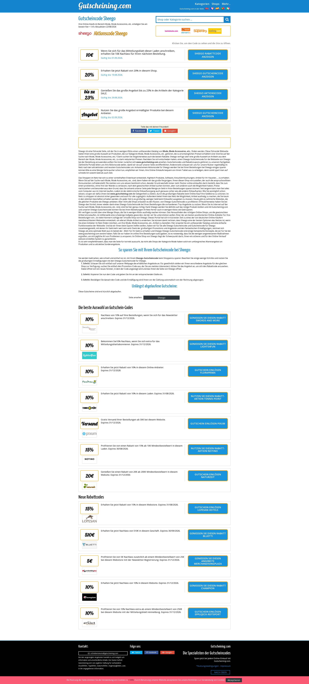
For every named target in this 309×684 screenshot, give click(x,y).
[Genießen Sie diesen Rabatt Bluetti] (89, 545)
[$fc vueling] (214, 31)
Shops (215, 4)
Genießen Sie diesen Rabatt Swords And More (208, 319)
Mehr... (226, 4)
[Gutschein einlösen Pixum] (89, 433)
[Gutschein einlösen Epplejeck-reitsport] (89, 623)
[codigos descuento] (217, 8)
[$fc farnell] (186, 31)
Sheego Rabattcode (208, 53)
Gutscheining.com (104, 5)
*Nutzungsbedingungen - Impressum (213, 666)
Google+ (171, 130)
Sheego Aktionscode (207, 93)
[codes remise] (212, 8)
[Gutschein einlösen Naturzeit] (89, 486)
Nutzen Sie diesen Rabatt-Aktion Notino (208, 450)
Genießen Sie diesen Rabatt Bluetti (208, 535)
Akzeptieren (234, 680)
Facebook (139, 130)
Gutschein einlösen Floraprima (208, 371)
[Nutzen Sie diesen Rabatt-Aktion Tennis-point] (89, 407)
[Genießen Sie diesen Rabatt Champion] (89, 597)
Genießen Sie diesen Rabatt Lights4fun (208, 345)
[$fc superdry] (200, 31)
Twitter (137, 652)
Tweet (156, 130)
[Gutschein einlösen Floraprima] (89, 381)
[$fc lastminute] (171, 31)
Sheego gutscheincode (208, 73)
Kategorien (202, 4)
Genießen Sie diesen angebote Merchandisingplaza (208, 561)
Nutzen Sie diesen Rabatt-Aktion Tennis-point (208, 397)
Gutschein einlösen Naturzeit (208, 476)
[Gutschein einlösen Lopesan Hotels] (89, 519)
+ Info (92, 26)
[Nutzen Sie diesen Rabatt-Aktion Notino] (89, 460)
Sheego (161, 297)
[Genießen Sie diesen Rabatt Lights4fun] (89, 355)
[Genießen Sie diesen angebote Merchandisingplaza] (89, 571)
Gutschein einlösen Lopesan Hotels (208, 509)
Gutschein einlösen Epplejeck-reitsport (208, 613)
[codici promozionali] (228, 8)
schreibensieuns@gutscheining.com (104, 653)
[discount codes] (206, 8)
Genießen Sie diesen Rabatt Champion (208, 587)
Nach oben (220, 672)
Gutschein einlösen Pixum (207, 423)
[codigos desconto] (222, 8)
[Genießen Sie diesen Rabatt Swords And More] (89, 329)
